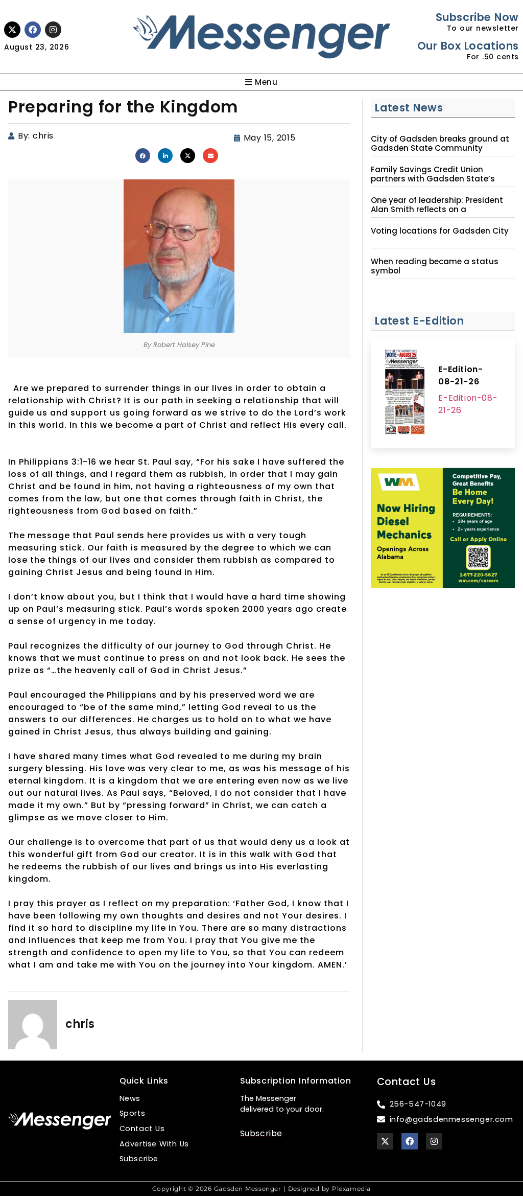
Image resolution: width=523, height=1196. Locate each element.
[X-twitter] (12, 29)
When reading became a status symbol (434, 266)
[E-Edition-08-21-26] (404, 394)
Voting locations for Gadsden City (440, 231)
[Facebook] (33, 29)
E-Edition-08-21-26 (460, 375)
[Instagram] (53, 29)
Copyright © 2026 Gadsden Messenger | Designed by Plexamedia (261, 1188)
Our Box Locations (468, 45)
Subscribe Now (477, 17)
